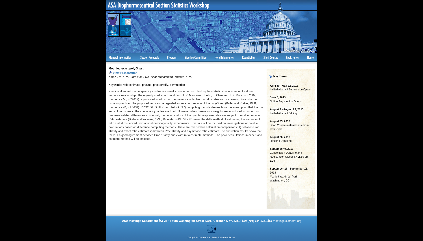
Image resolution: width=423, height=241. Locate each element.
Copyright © (194, 237)
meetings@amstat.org (287, 220)
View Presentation (125, 73)
